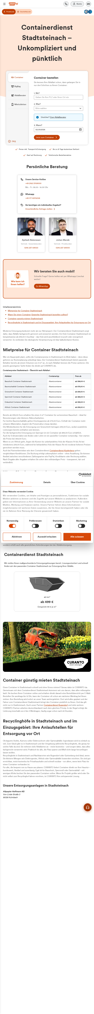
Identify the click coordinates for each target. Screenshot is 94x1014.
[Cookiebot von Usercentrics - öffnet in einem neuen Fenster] (80, 475)
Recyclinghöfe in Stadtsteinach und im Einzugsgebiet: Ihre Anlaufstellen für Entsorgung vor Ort (49, 323)
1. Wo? (37, 93)
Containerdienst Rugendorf (56, 705)
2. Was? (37, 104)
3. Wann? (38, 125)
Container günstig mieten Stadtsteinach (25, 319)
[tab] (18, 77)
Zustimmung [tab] (16, 482)
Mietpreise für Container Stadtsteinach (25, 311)
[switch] (35, 526)
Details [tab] (47, 482)
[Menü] (4, 4)
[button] (88, 4)
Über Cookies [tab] (78, 482)
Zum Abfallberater (58, 117)
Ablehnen (17, 537)
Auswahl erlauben (47, 537)
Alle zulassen (77, 537)
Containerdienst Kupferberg (62, 451)
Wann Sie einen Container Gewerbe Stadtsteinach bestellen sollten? (38, 315)
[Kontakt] (66, 4)
